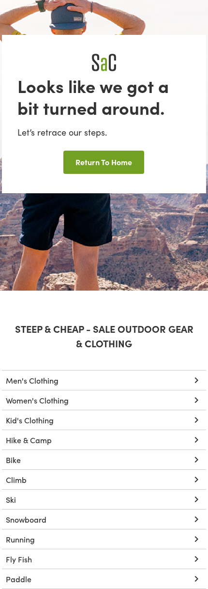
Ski (11, 499)
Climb (16, 479)
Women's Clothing (37, 400)
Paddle (18, 579)
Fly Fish (19, 559)
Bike (13, 459)
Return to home (103, 161)
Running (20, 539)
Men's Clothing (32, 380)
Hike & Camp (29, 439)
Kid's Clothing (30, 420)
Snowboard (26, 519)
